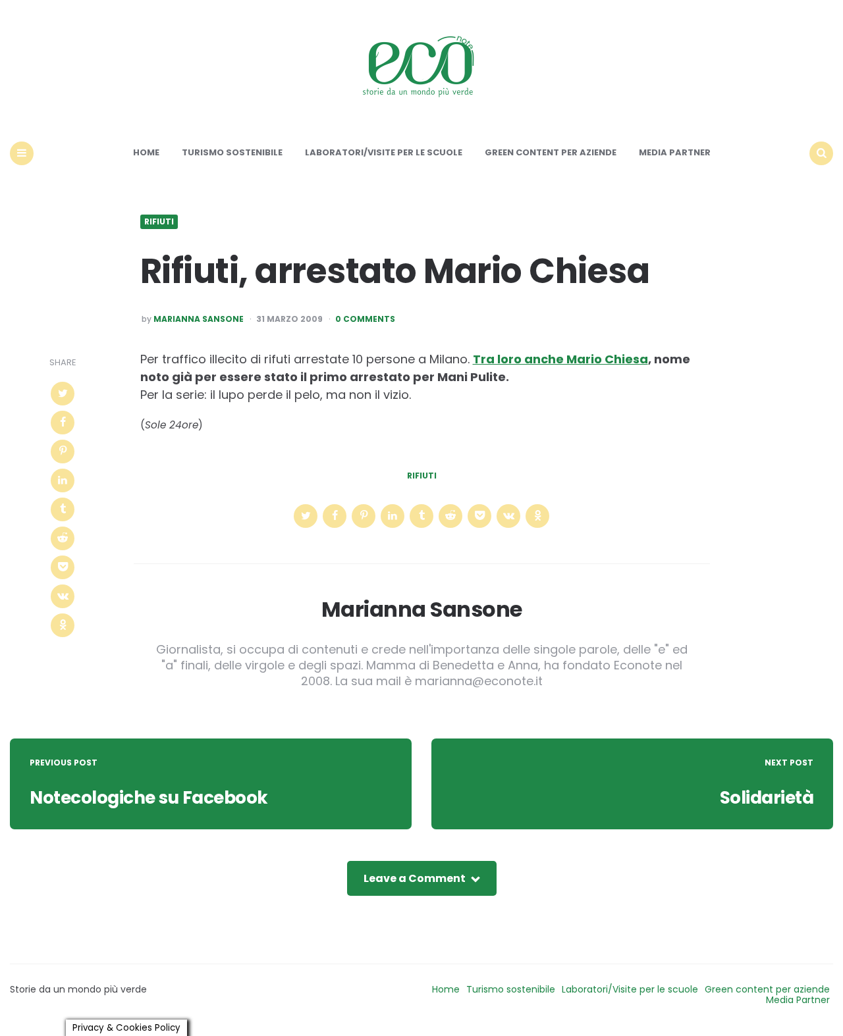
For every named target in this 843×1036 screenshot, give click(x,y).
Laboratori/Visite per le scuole (383, 152)
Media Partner (675, 152)
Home (146, 152)
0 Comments (365, 319)
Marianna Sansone (198, 319)
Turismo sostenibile (232, 152)
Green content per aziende (550, 152)
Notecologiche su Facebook (149, 798)
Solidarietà (767, 798)
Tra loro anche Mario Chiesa (560, 359)
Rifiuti (159, 221)
